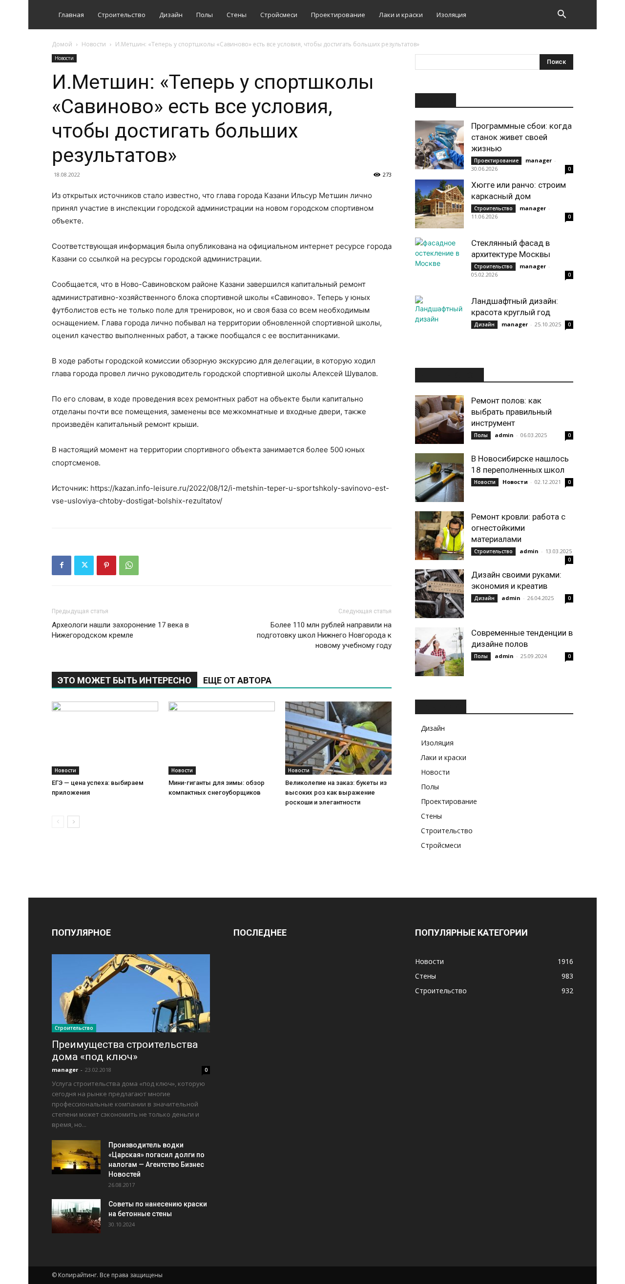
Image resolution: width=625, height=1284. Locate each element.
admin (504, 435)
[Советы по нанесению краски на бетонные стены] (76, 1216)
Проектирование (338, 14)
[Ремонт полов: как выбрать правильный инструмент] (439, 419)
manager (538, 160)
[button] (561, 15)
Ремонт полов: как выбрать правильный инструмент (511, 412)
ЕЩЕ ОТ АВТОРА (237, 680)
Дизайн (171, 14)
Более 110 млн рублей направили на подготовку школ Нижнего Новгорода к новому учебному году (324, 635)
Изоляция (451, 14)
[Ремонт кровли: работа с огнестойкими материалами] (439, 535)
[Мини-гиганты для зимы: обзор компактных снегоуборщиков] (221, 738)
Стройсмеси (278, 14)
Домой (62, 44)
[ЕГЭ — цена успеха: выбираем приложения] (105, 738)
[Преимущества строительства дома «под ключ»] (131, 993)
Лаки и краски (401, 14)
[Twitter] (84, 565)
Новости (94, 44)
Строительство (122, 14)
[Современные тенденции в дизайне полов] (439, 651)
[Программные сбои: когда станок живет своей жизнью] (439, 144)
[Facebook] (61, 565)
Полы (204, 14)
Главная (71, 14)
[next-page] (73, 822)
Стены (237, 14)
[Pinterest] (106, 565)
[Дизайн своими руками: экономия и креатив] (439, 593)
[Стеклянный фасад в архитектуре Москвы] (439, 262)
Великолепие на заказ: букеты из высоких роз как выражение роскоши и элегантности (336, 792)
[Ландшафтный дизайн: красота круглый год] (439, 320)
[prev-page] (58, 822)
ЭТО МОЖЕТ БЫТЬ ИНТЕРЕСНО (124, 680)
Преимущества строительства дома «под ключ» (125, 1051)
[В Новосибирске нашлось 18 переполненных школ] (439, 477)
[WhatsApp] (129, 565)
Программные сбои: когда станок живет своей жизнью (521, 137)
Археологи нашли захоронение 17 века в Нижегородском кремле (120, 630)
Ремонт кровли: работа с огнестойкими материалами (518, 528)
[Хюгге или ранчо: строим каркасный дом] (439, 204)
